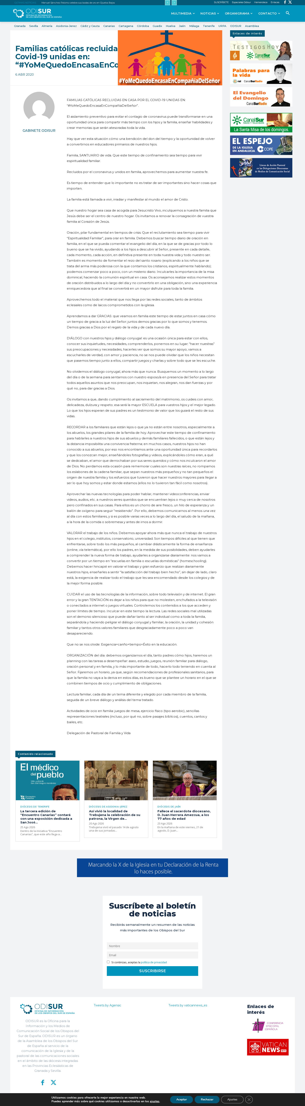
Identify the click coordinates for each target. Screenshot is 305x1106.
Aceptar (181, 1099)
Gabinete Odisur (39, 131)
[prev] (167, 2)
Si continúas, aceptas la (139, 962)
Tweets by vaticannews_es (187, 1005)
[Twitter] (290, 2)
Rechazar (207, 1099)
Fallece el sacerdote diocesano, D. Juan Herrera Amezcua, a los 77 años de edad (184, 815)
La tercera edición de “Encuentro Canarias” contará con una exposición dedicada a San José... (46, 816)
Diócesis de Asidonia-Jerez (108, 807)
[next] (174, 2)
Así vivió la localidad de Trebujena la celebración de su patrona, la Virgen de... (114, 815)
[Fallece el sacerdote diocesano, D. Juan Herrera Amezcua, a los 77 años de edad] (185, 780)
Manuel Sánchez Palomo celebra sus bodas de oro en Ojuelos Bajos (78, 2)
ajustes (154, 1101)
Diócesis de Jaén (169, 807)
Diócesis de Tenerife (34, 807)
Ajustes (232, 1099)
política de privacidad (154, 962)
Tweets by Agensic (107, 1005)
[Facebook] (285, 2)
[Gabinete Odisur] (39, 107)
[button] (288, 13)
